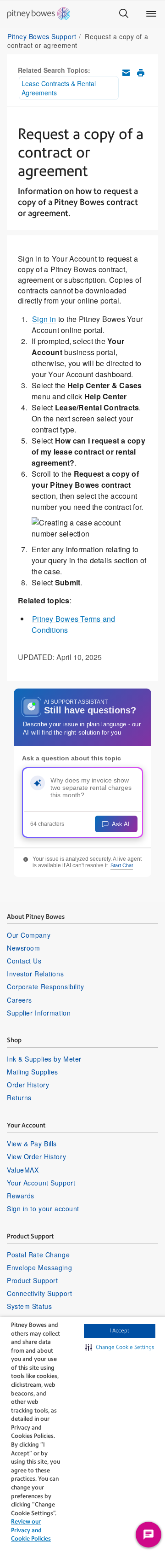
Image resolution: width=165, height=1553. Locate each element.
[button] (119, 1347)
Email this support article (126, 72)
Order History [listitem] (28, 1084)
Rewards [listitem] (20, 1195)
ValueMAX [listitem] (22, 1170)
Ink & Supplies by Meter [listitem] (44, 1059)
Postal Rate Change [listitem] (38, 1254)
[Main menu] (151, 14)
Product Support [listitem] (32, 1280)
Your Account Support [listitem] (41, 1183)
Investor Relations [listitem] (35, 973)
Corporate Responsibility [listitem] (45, 986)
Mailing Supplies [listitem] (32, 1072)
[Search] (124, 14)
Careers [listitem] (19, 1000)
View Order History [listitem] (36, 1156)
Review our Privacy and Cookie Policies (31, 1530)
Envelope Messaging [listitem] (39, 1267)
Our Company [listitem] (28, 935)
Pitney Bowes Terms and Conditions (74, 624)
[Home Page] (38, 13)
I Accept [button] (119, 1330)
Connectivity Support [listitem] (39, 1293)
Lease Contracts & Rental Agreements (59, 88)
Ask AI (121, 824)
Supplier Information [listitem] (39, 1013)
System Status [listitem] (29, 1306)
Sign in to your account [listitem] (43, 1208)
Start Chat (121, 865)
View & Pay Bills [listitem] (32, 1143)
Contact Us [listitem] (24, 961)
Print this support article (140, 72)
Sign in (44, 319)
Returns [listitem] (19, 1097)
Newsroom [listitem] (23, 948)
